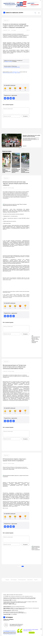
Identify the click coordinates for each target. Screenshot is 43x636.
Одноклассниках (10, 72)
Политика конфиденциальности (9, 633)
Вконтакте (5, 72)
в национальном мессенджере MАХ (12, 67)
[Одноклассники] (8, 98)
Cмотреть (32, 632)
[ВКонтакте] (5, 98)
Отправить (25, 116)
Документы (30, 579)
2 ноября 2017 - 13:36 (6, 30)
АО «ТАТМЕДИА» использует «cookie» (10, 631)
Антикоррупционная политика (9, 630)
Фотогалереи (14, 579)
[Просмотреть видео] (6, 160)
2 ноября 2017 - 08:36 (6, 371)
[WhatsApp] (13, 98)
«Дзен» (16, 72)
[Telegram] (11, 98)
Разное (35, 579)
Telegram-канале (8, 61)
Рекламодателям (22, 579)
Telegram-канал (16, 71)
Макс (19, 72)
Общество (6, 20)
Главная (7, 579)
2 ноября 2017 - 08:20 (6, 463)
